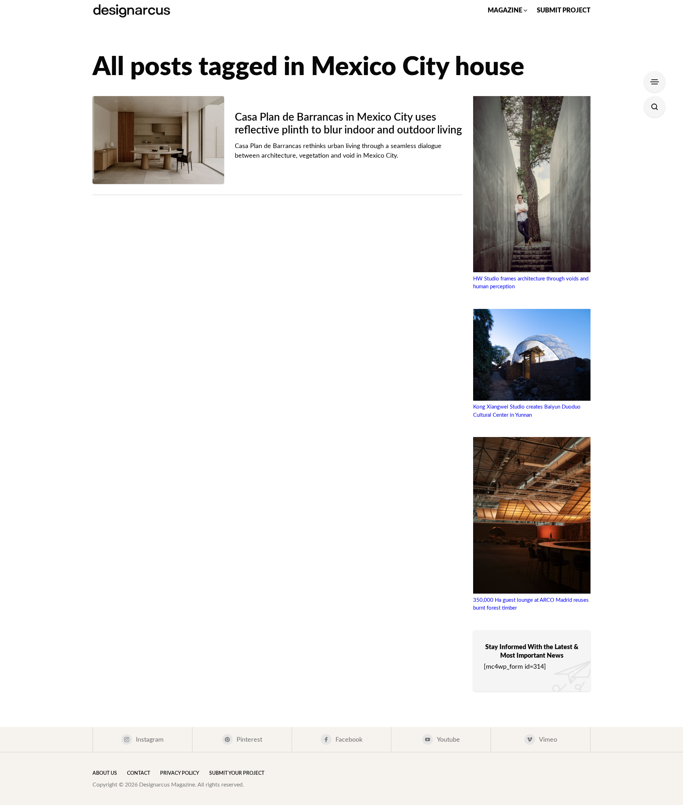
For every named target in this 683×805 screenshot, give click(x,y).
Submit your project (236, 773)
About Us (104, 773)
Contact (138, 773)
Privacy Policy (179, 773)
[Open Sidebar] (654, 82)
